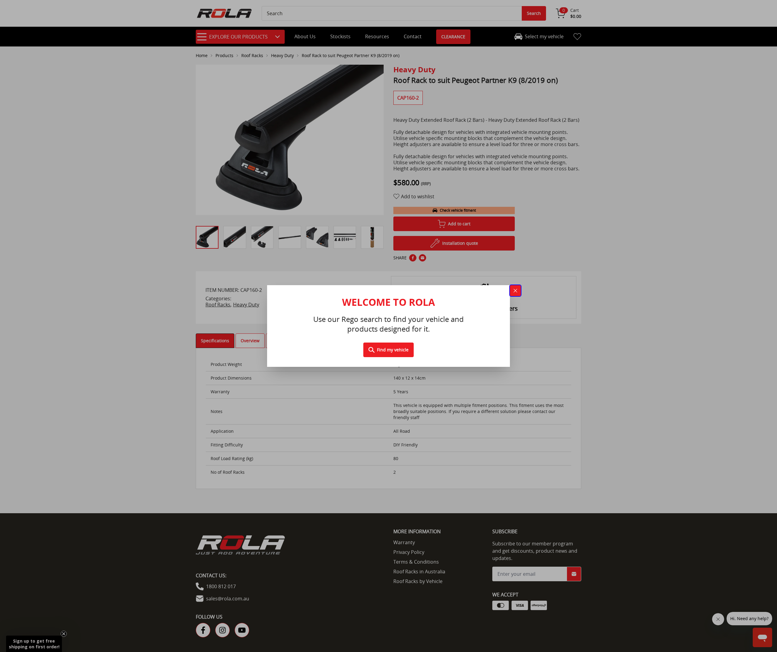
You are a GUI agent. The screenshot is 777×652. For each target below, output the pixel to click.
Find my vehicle (393, 350)
